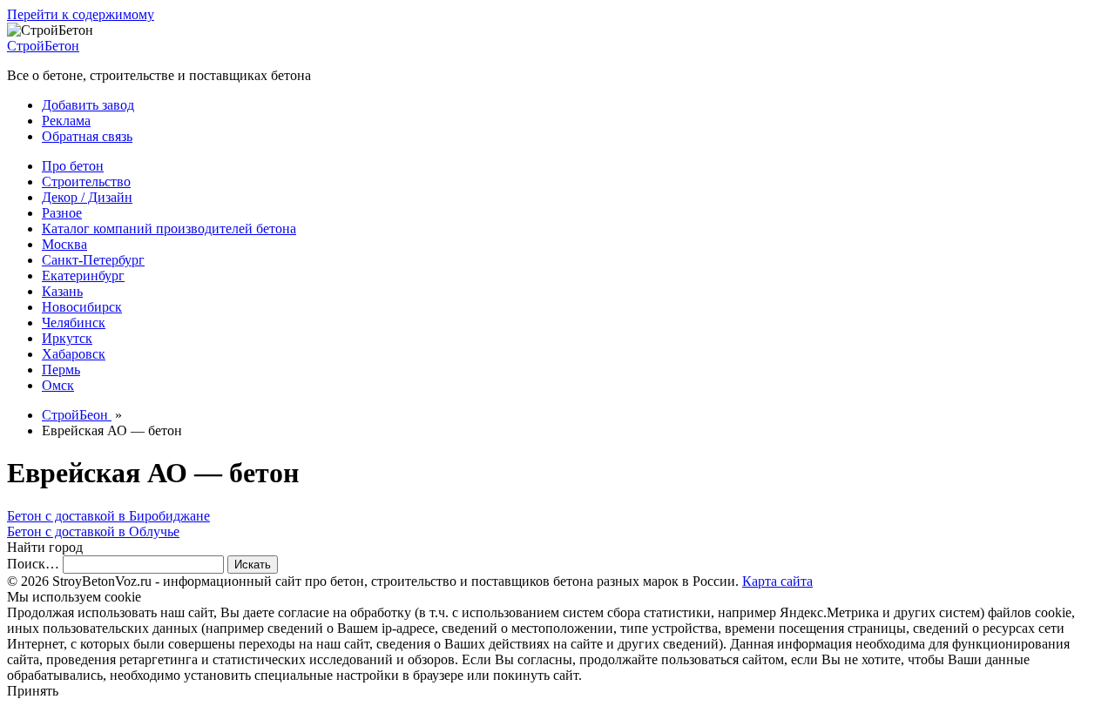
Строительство (86, 181)
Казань (62, 291)
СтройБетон (43, 45)
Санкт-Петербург (93, 259)
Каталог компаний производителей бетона (169, 228)
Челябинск (73, 322)
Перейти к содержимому (80, 14)
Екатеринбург (83, 275)
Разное (62, 212)
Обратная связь (87, 136)
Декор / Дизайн (87, 197)
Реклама (66, 120)
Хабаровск (73, 353)
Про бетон (73, 165)
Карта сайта (777, 581)
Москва (64, 244)
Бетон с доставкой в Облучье (93, 531)
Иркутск (67, 338)
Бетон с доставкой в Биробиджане (108, 515)
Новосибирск (82, 306)
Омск (58, 385)
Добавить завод (88, 104)
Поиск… (33, 563)
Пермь (61, 369)
